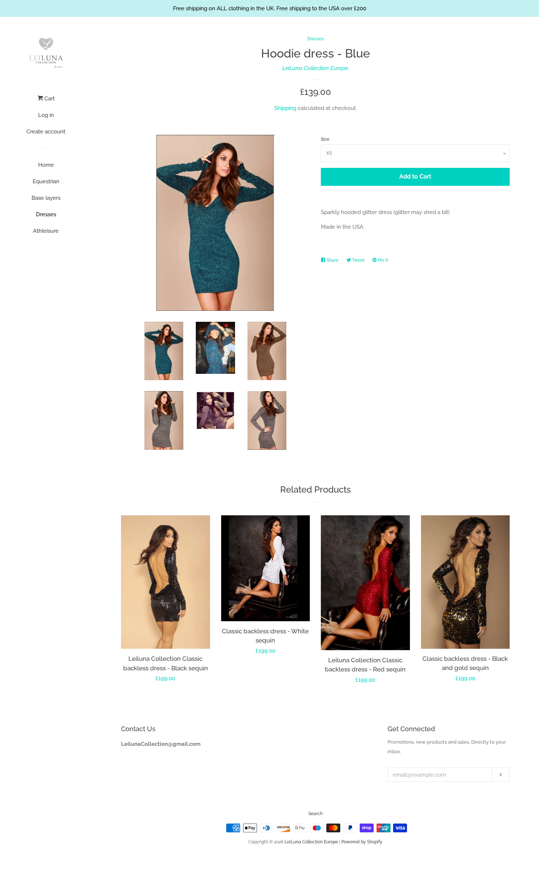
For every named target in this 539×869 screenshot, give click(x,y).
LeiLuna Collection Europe (315, 68)
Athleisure (46, 231)
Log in (46, 115)
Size (325, 139)
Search (315, 813)
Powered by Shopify (361, 841)
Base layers (46, 198)
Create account (45, 131)
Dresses (46, 214)
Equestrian (46, 181)
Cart (49, 98)
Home (46, 165)
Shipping (285, 108)
